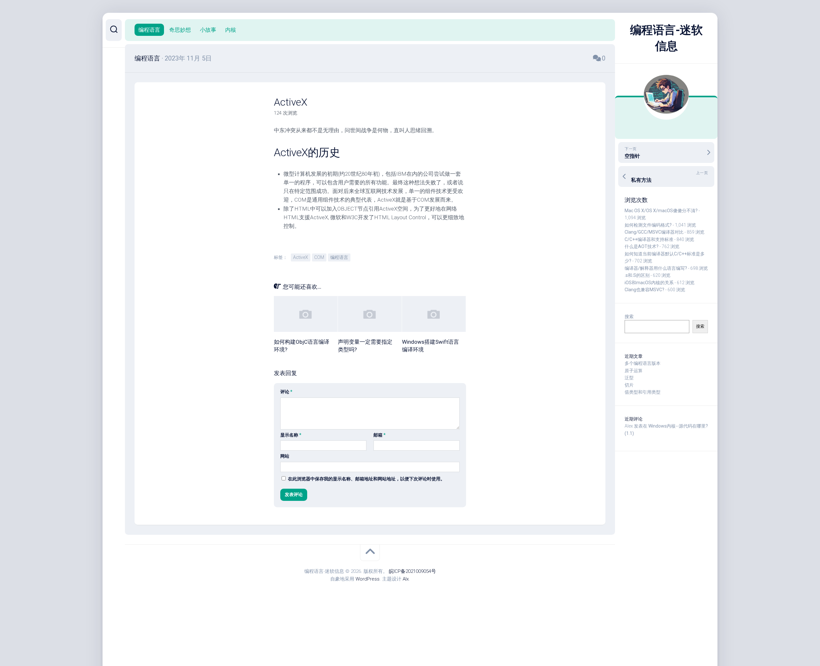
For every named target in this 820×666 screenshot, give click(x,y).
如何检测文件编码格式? (648, 225)
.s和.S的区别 (637, 275)
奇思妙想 (180, 30)
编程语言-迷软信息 (666, 38)
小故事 (208, 30)
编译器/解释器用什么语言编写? (656, 268)
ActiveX (300, 257)
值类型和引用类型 (642, 392)
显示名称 (290, 434)
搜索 (629, 316)
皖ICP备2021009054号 (412, 571)
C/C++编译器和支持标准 (649, 239)
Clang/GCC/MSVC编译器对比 (654, 232)
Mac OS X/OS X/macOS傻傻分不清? (661, 210)
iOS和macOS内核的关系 (649, 282)
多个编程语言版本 (642, 363)
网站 (284, 456)
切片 (629, 385)
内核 (230, 30)
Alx (406, 579)
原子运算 (634, 370)
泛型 (629, 377)
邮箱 (379, 434)
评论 (286, 391)
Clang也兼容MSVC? (644, 289)
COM (319, 257)
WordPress (368, 579)
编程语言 (149, 30)
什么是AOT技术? (642, 246)
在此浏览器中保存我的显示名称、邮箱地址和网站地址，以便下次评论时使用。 (366, 478)
